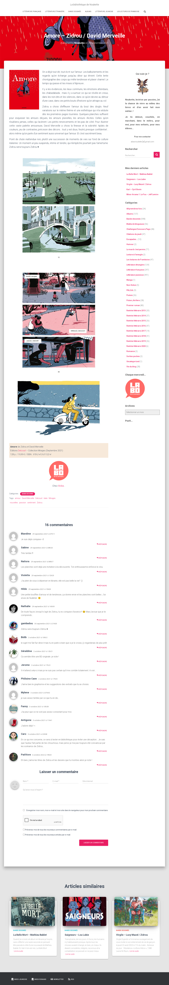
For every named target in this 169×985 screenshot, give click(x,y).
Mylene (25, 692)
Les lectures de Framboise (128, 11)
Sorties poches (133, 356)
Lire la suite (18, 951)
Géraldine (26, 651)
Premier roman (133, 305)
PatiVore (26, 754)
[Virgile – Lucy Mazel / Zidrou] (136, 911)
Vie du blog (131, 367)
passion (22, 503)
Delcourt (22, 450)
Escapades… (131, 239)
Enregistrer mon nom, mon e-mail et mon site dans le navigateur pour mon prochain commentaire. (67, 810)
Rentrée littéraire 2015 (136, 321)
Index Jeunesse (20, 979)
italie (45, 498)
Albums (88, 11)
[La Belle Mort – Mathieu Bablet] (33, 911)
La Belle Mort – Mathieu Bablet (139, 174)
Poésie (129, 295)
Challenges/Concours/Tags (138, 229)
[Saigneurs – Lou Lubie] (84, 911)
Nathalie (25, 606)
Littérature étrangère (54, 11)
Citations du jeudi (134, 234)
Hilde (24, 589)
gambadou (27, 623)
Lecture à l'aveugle (134, 255)
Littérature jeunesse (104, 11)
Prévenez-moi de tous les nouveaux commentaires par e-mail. (51, 830)
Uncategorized (132, 361)
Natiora (25, 561)
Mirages (52, 498)
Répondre (102, 544)
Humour (130, 244)
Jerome (25, 665)
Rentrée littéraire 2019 (136, 341)
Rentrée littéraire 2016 (136, 326)
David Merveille (28, 498)
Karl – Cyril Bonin (133, 189)
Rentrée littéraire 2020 (136, 346)
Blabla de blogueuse (135, 224)
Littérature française (32, 11)
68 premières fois (134, 209)
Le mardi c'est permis (135, 249)
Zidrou (39, 503)
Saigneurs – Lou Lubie (136, 179)
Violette (25, 575)
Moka (61, 485)
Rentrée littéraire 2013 (136, 310)
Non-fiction (131, 285)
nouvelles (14, 503)
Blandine (26, 533)
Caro (23, 734)
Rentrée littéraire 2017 (136, 331)
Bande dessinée (74, 11)
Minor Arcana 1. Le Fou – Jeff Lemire (142, 194)
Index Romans (40, 979)
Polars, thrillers (133, 300)
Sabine (25, 547)
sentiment (31, 503)
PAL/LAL (129, 290)
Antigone (26, 720)
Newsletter (59, 979)
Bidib (24, 637)
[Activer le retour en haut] (163, 979)
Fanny (24, 706)
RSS (72, 979)
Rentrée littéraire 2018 (136, 336)
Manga (129, 280)
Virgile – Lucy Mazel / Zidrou (138, 184)
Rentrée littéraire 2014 (136, 316)
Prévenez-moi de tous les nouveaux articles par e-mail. (48, 835)
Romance (130, 351)
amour (18, 498)
